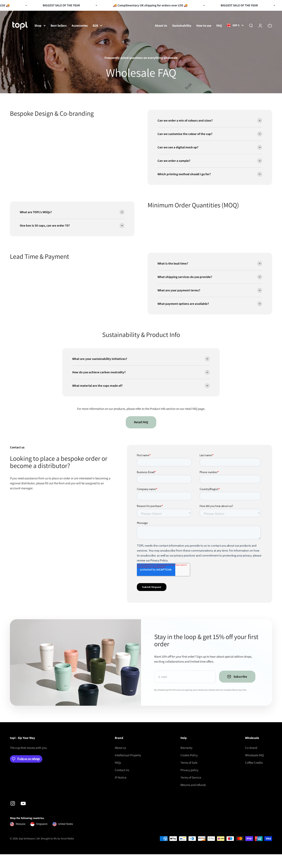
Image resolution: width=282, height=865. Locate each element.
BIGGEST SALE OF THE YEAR (54, 5)
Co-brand (251, 748)
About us (120, 748)
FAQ (219, 25)
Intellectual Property (128, 755)
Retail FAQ (141, 422)
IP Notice (120, 777)
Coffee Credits (254, 763)
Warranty (186, 748)
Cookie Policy (189, 755)
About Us (161, 25)
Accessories (80, 25)
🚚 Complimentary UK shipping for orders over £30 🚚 (144, 5)
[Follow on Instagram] (12, 803)
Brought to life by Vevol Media (57, 838)
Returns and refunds (193, 785)
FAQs (118, 763)
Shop (37, 25)
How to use (203, 25)
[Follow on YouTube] (23, 803)
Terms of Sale (188, 763)
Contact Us (122, 770)
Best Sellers (59, 25)
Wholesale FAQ (254, 755)
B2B (95, 25)
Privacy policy (189, 770)
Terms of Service (190, 777)
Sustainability (181, 25)
